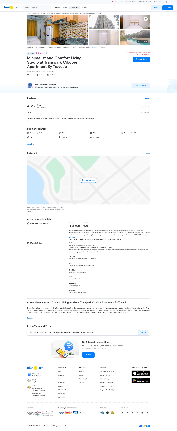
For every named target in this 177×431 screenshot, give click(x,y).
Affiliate (60, 386)
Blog (59, 371)
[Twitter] (127, 412)
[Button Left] (143, 106)
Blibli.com (61, 397)
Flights (81, 371)
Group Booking (105, 375)
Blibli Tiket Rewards (145, 2)
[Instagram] (142, 412)
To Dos (81, 383)
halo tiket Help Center (107, 371)
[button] (88, 180)
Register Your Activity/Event (109, 390)
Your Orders (158, 2)
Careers (61, 379)
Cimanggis (50, 13)
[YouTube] (137, 412)
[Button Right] (148, 106)
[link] (156, 7)
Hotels (81, 375)
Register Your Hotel (106, 386)
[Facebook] (122, 412)
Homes (29, 13)
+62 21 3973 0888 (38, 395)
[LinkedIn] (132, 412)
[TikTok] (147, 412)
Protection (61, 394)
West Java (36, 13)
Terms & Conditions (106, 383)
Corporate (61, 383)
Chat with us (36, 375)
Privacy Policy (104, 379)
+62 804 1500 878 (38, 390)
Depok (43, 13)
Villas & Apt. (83, 379)
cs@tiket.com (36, 382)
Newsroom (61, 375)
